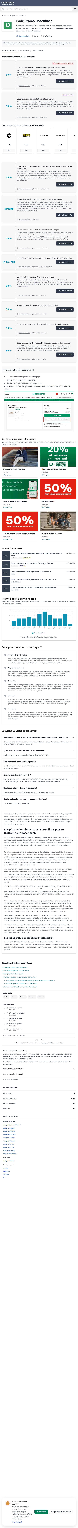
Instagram (32, 997)
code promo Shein (8, 1144)
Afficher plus (39, 1040)
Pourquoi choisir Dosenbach (13, 974)
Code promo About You (9, 1154)
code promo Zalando (9, 1141)
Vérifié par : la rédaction (11, 1079)
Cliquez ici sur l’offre (65, 81)
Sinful (4, 1178)
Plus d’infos (16, 1522)
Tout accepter (41, 1512)
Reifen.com (6, 1171)
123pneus (6, 1174)
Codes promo (12, 15)
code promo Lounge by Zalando (12, 1125)
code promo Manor (8, 1138)
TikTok (6, 997)
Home (4, 15)
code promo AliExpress (9, 1134)
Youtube (14, 997)
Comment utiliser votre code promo (16, 967)
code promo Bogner (9, 1128)
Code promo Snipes (8, 1150)
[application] (39, 621)
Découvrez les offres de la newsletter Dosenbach (20, 987)
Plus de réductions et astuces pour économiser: (20, 977)
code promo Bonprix (9, 1131)
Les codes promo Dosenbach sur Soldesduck (21, 983)
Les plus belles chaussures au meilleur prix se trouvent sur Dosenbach (30, 980)
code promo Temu (8, 1147)
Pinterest (41, 997)
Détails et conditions (24, 86)
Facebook (22, 997)
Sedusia (5, 1168)
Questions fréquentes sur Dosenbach (16, 970)
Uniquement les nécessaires (61, 1512)
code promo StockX (8, 1161)
